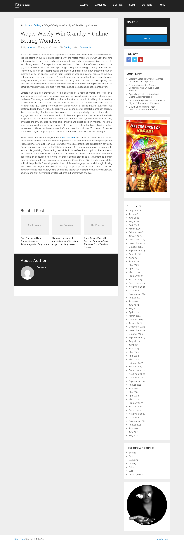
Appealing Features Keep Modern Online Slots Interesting (145, 95)
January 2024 (135, 323)
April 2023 (134, 356)
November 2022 (137, 374)
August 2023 (135, 341)
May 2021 (133, 435)
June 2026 (134, 218)
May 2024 (134, 308)
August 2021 (135, 424)
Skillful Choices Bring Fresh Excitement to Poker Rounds (143, 108)
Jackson (31, 47)
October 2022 (136, 377)
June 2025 (134, 261)
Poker (162, 5)
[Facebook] (128, 59)
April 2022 (134, 395)
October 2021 (135, 417)
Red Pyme (19, 539)
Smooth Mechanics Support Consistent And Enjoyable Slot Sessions (144, 88)
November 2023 (137, 330)
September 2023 (137, 337)
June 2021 (134, 432)
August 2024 (135, 297)
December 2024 (137, 283)
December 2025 (137, 239)
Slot (132, 5)
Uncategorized (136, 474)
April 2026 (134, 225)
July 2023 (133, 345)
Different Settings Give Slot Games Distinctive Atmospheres (146, 80)
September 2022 (137, 381)
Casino (84, 5)
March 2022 (134, 399)
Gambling (100, 5)
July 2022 (133, 388)
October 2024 (136, 290)
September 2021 (137, 421)
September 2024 (137, 294)
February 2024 (136, 319)
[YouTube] (140, 59)
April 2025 (134, 268)
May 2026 (134, 221)
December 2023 (137, 326)
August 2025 (135, 254)
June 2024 (134, 305)
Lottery (147, 5)
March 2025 (134, 272)
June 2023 (134, 348)
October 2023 (136, 334)
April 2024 (134, 312)
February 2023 (136, 363)
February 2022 (136, 403)
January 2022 (135, 406)
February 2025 (136, 276)
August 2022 (135, 385)
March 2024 (135, 316)
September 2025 (137, 250)
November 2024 (137, 287)
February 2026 (136, 232)
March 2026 (135, 228)
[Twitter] (134, 59)
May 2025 (134, 265)
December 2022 (137, 370)
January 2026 (135, 236)
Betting (118, 5)
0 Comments (84, 47)
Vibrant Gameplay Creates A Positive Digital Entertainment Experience (147, 101)
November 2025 (137, 243)
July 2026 (133, 214)
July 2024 (133, 301)
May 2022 (134, 392)
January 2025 (135, 279)
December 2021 (137, 410)
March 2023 (134, 359)
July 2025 (133, 258)
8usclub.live (68, 137)
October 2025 (136, 247)
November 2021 (137, 414)
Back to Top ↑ (163, 539)
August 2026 (135, 210)
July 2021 (133, 428)
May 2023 (134, 352)
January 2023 (135, 366)
